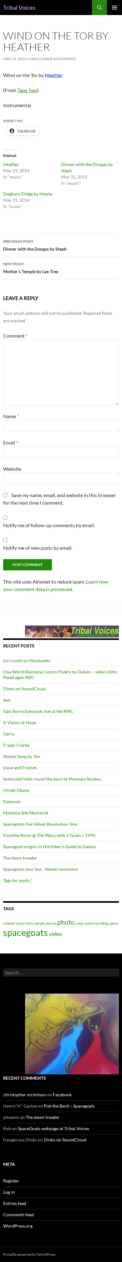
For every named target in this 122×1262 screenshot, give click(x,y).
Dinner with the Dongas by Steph (35, 245)
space (113, 923)
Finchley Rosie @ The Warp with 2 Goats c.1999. (49, 835)
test (6, 700)
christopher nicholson (24, 1094)
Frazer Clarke (16, 745)
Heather (11, 164)
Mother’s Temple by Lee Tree (30, 268)
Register (11, 1180)
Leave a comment (59, 58)
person (51, 923)
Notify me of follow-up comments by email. (49, 525)
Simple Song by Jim (21, 756)
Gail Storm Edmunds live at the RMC (38, 711)
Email (10, 442)
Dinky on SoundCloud (24, 688)
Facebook (62, 1094)
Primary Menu (114, 7)
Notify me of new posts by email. (37, 548)
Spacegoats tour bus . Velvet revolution (40, 869)
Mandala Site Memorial (25, 812)
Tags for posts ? (17, 880)
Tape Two (27, 90)
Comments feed (18, 1214)
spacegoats (25, 932)
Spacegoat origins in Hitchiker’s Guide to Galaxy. (49, 846)
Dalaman (12, 801)
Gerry (8, 733)
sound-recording (96, 923)
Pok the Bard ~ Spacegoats (69, 1106)
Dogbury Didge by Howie (27, 193)
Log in (9, 1192)
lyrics (30, 923)
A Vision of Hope (19, 722)
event (20, 923)
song (79, 923)
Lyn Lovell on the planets (26, 660)
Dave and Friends (20, 767)
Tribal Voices (19, 7)
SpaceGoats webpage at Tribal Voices (53, 1128)
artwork (9, 923)
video (55, 934)
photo (66, 922)
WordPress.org (18, 1225)
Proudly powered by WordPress (29, 1254)
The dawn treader (20, 857)
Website (12, 469)
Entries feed (14, 1203)
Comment (15, 336)
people (40, 923)
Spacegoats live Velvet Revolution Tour (40, 824)
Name (11, 416)
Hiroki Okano (16, 790)
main (34, 58)
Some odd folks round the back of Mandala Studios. (52, 779)
